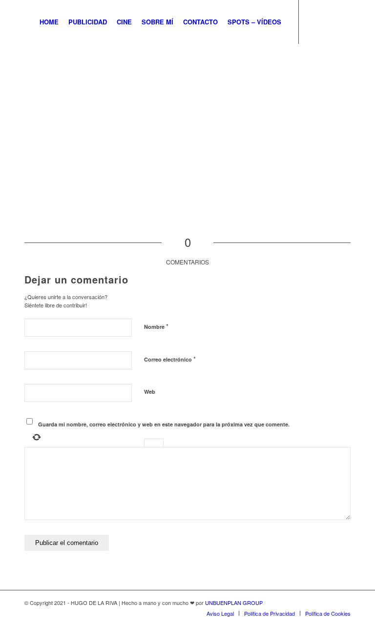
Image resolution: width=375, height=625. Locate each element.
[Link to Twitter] (314, 21)
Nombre (156, 326)
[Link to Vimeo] (343, 21)
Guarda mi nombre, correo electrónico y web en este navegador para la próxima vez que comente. (164, 424)
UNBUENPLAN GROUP (234, 602)
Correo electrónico (170, 358)
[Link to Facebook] (328, 21)
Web (149, 391)
